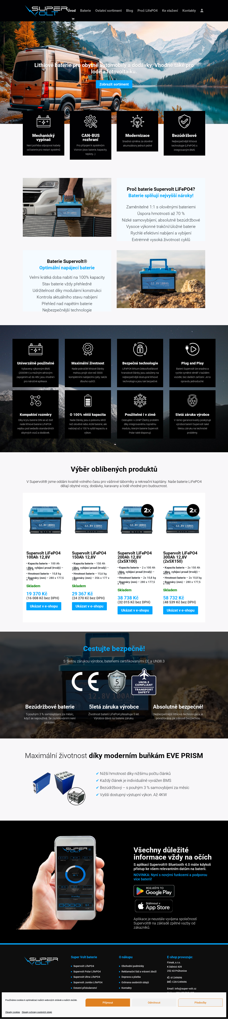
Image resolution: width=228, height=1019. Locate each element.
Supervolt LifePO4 (83, 966)
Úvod (72, 11)
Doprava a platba (131, 976)
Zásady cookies (12, 1012)
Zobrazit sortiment (114, 84)
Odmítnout (154, 1002)
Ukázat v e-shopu (44, 606)
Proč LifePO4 (148, 11)
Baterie (85, 11)
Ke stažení (170, 11)
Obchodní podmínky (132, 966)
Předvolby (200, 1002)
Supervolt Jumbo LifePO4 (87, 982)
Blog (129, 11)
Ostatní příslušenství (85, 987)
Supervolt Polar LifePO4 (87, 971)
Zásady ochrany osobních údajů (37, 1012)
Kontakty (189, 11)
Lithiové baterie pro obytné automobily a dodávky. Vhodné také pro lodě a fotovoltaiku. (114, 68)
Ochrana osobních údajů (135, 982)
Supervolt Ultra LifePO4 (86, 976)
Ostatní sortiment (108, 11)
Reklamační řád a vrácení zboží (139, 971)
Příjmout (108, 1002)
